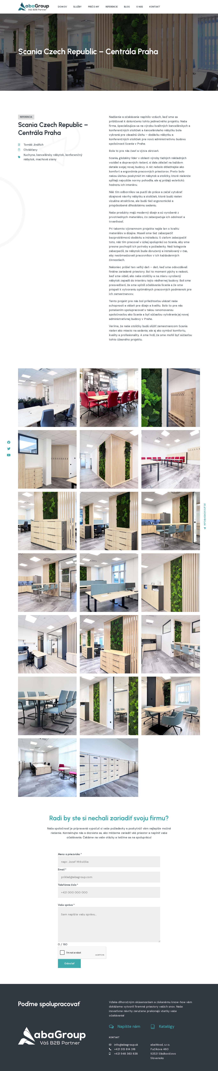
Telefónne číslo (68, 884)
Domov (62, 6)
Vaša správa (66, 904)
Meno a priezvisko (70, 854)
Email (62, 869)
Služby (77, 6)
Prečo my (93, 6)
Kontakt (154, 6)
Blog (127, 6)
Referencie (112, 6)
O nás (139, 6)
